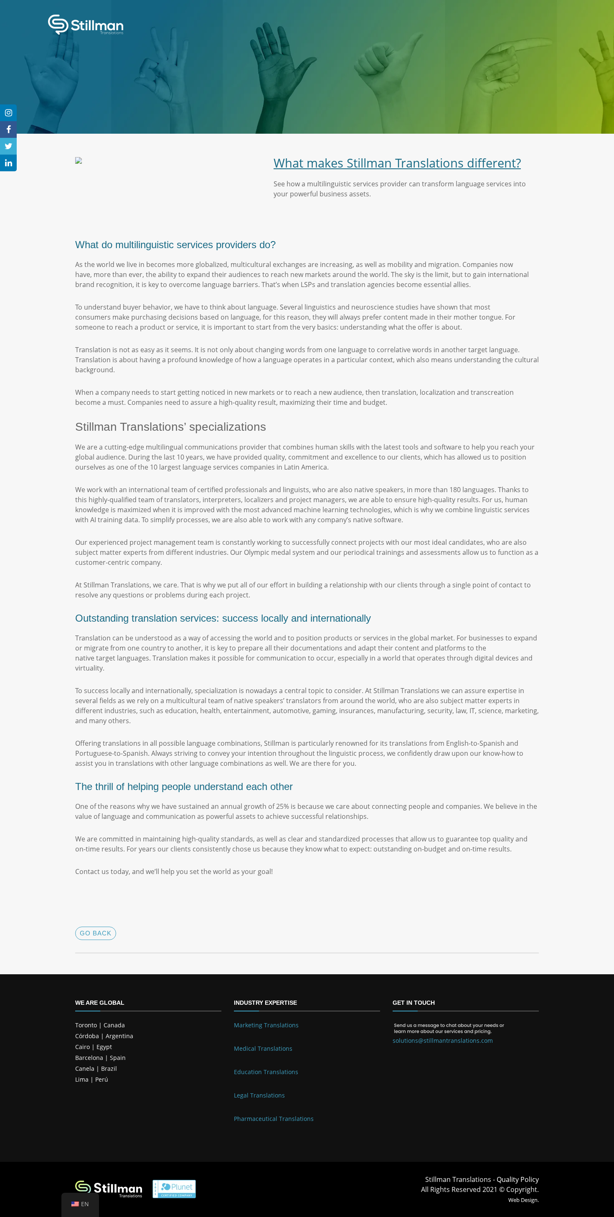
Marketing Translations (266, 1025)
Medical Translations (263, 1048)
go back (96, 933)
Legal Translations (259, 1095)
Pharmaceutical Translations (274, 1119)
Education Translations (266, 1072)
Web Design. (523, 1200)
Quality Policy (518, 1179)
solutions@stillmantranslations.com (443, 1040)
